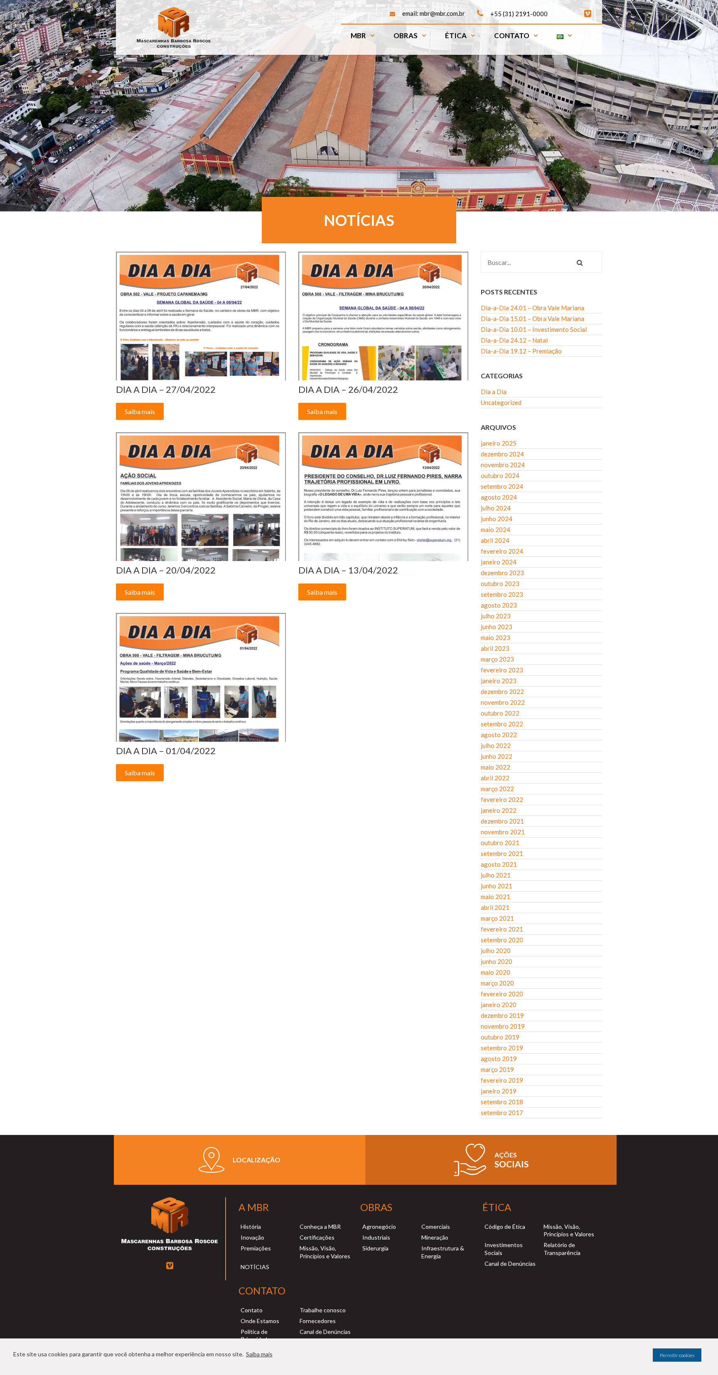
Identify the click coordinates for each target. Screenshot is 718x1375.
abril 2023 (495, 648)
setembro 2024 (502, 486)
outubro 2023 (500, 583)
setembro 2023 (502, 594)
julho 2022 (496, 745)
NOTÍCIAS (255, 1266)
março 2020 (497, 983)
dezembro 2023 (502, 572)
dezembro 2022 (502, 691)
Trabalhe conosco (323, 1310)
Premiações (256, 1248)
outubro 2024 (500, 475)
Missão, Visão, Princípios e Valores (325, 1252)
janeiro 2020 (498, 1004)
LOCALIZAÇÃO (256, 1160)
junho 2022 (496, 756)
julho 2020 (496, 950)
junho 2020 (496, 961)
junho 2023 (496, 626)
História (251, 1226)
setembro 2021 (502, 853)
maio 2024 (495, 529)
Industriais (376, 1237)
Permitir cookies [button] (677, 1355)
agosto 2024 (499, 497)
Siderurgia (375, 1248)
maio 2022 (495, 767)
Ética (456, 35)
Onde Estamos (260, 1320)
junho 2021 (496, 886)
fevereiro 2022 (502, 799)
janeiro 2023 (498, 680)
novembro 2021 (503, 832)
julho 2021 (496, 875)
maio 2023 (495, 637)
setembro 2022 (502, 724)
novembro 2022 (503, 702)
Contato (511, 35)
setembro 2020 (502, 940)
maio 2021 (495, 896)
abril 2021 (495, 907)
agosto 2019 (499, 1058)
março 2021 (497, 918)
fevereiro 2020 (502, 994)
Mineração (434, 1237)
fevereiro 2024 (502, 551)
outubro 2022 (500, 713)
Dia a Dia (494, 391)
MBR (358, 35)
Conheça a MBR (320, 1226)
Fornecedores (318, 1320)
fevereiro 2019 (502, 1080)
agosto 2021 (499, 864)
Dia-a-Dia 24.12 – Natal (514, 340)
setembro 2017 (502, 1112)
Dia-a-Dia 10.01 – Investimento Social (534, 329)
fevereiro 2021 (502, 929)
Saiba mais (259, 1354)
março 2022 (497, 788)
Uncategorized (501, 402)
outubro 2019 (500, 1037)
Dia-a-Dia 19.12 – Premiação (521, 351)
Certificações (317, 1237)
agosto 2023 (499, 605)
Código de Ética (504, 1226)
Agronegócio (379, 1226)
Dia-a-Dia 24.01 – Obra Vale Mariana (532, 307)
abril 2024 (495, 540)
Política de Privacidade (255, 1335)
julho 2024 (496, 508)
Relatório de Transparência (561, 1248)
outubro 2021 (500, 842)
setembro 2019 (502, 1047)
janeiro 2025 (498, 443)
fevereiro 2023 (502, 670)
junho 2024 (496, 518)
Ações (505, 1155)
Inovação (252, 1237)
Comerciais (435, 1226)
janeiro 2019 (498, 1091)
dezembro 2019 (502, 1015)
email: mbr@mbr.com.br (433, 13)
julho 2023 (496, 616)
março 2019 (497, 1069)
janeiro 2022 (498, 810)
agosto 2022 (499, 734)
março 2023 (497, 659)
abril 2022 (495, 778)
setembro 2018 (502, 1101)
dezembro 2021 (502, 821)
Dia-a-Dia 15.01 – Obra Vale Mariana (532, 318)
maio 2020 (495, 972)
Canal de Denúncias (510, 1263)
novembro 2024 (503, 464)
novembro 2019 (503, 1026)
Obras (405, 35)
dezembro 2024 (502, 454)
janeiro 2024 (498, 562)
